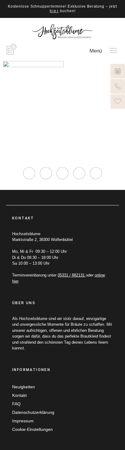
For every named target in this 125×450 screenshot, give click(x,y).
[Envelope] (96, 173)
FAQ (16, 403)
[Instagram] (29, 173)
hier (54, 11)
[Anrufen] (117, 86)
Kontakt (19, 395)
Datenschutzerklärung (33, 412)
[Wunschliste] (117, 101)
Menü (96, 51)
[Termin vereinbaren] (117, 71)
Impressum (23, 420)
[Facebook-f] (46, 173)
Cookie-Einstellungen (32, 429)
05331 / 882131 (72, 275)
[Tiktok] (62, 173)
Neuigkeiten (23, 386)
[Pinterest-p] (79, 173)
